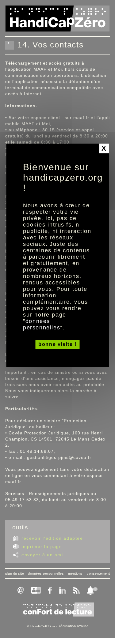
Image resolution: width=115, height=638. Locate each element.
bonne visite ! (57, 344)
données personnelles (41, 324)
